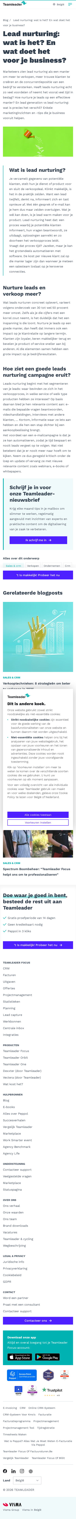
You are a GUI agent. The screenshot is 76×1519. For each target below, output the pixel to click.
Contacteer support (17, 1169)
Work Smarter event (17, 1140)
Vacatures (10, 1232)
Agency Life (11, 1153)
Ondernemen (52, 565)
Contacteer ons (36, 1320)
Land (6, 1480)
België (37, 797)
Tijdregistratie (46, 1427)
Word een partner (15, 1298)
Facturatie (44, 1414)
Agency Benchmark (16, 1147)
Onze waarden (13, 1212)
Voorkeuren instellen (38, 822)
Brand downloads (15, 1225)
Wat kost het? (13, 1084)
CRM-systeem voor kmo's (19, 1414)
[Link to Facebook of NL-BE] (5, 1471)
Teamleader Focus (16, 1051)
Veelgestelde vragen (17, 1176)
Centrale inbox (13, 1028)
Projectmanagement (17, 995)
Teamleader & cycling (18, 1239)
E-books (9, 1107)
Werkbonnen (12, 1021)
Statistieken (11, 1001)
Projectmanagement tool (18, 1427)
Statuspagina (12, 1189)
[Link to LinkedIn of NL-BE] (13, 1471)
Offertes (9, 988)
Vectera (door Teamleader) (22, 1077)
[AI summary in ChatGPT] (30, 1471)
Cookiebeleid (12, 1275)
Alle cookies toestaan (38, 814)
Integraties (10, 1035)
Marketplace (12, 1133)
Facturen (9, 975)
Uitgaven (9, 981)
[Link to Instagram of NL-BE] (22, 1471)
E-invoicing (10, 1407)
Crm (67, 565)
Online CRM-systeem (41, 1407)
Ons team (10, 1219)
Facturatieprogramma (16, 1421)
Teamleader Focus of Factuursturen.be (27, 1451)
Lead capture (12, 1015)
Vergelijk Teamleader (17, 1127)
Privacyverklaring (15, 1268)
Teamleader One (14, 1064)
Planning (9, 1008)
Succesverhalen (14, 1120)
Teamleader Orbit (15, 1057)
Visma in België (31, 1509)
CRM (6, 968)
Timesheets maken (15, 1434)
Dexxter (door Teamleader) (22, 1071)
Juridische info (13, 1262)
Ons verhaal (11, 1206)
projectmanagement (46, 1421)
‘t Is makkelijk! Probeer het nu (38, 575)
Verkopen (33, 565)
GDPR (7, 1281)
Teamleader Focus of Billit (48, 1458)
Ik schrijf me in (35, 540)
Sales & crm (13, 565)
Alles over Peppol (15, 1113)
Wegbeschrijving (14, 1245)
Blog (5, 20)
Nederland (52, 797)
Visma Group (11, 1509)
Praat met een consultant (21, 1304)
